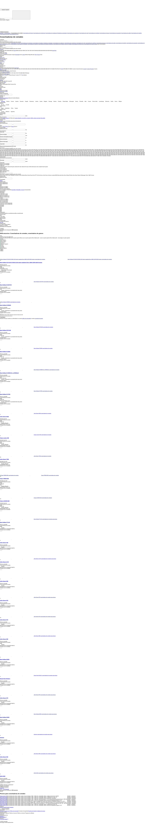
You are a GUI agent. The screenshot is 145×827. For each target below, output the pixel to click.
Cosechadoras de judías (126, 33)
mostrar (1, 228)
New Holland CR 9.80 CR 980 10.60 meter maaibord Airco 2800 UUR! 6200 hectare (21, 262)
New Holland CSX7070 (6, 285)
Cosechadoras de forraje (28, 33)
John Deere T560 (3, 803)
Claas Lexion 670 (3, 800)
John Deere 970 (4, 619)
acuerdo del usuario (39, 318)
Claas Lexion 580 (3, 804)
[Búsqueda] (21, 14)
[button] (72, 26)
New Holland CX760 (5, 394)
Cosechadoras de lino (13, 34)
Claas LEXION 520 (4, 501)
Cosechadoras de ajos (4, 34)
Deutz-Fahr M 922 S (5, 678)
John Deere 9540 (4, 416)
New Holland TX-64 (5, 522)
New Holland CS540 (5, 351)
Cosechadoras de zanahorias (73, 33)
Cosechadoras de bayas (104, 33)
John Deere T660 (3, 799)
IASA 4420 (2, 776)
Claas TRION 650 (4, 478)
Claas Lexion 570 (3, 805)
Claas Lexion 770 (3, 796)
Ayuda (7, 807)
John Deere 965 (4, 639)
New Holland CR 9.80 (5, 330)
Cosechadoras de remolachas (39, 33)
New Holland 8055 (4, 717)
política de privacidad (26, 318)
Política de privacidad (14, 811)
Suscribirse (2, 317)
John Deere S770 (3, 802)
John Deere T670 (3, 801)
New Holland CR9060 (5, 305)
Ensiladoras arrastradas (62, 33)
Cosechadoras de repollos (136, 33)
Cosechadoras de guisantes (115, 33)
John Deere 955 (4, 581)
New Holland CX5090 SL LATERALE (9, 373)
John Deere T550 (4, 459)
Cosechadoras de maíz (83, 33)
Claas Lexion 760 (3, 798)
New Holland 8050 (4, 659)
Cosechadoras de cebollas (93, 33)
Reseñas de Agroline (32, 811)
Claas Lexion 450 (4, 438)
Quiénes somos (3, 807)
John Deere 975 (4, 600)
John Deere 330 (4, 542)
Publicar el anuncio (4, 786)
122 (4, 789)
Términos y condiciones (5, 811)
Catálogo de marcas (41, 811)
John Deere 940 (4, 757)
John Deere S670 (3, 797)
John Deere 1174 (4, 562)
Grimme (2, 737)
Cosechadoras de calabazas (51, 33)
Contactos (11, 807)
